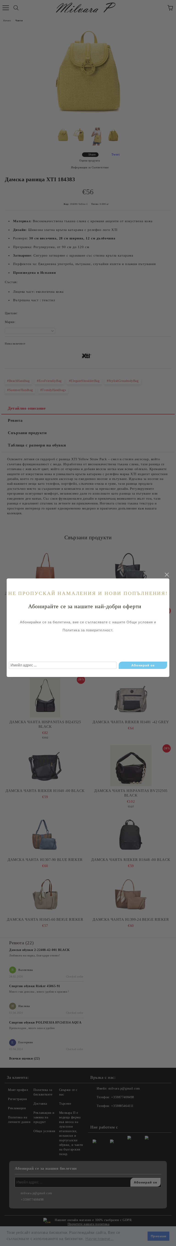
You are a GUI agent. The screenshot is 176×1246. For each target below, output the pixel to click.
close (166, 575)
